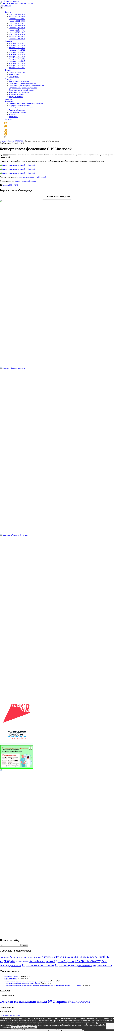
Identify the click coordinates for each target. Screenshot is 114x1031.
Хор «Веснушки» (66, 965)
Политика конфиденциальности (10, 1015)
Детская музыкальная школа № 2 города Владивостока (45, 1001)
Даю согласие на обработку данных (24, 1027)
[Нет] (83, 1030)
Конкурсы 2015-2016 (17, 63)
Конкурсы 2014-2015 (17, 65)
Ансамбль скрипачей (42, 961)
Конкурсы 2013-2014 (17, 68)
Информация (9, 101)
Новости (7, 12)
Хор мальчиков (102, 965)
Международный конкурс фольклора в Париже (22, 983)
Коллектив (8, 99)
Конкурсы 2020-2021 (17, 52)
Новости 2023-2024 (17, 16)
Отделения (8, 79)
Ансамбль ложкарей (22, 962)
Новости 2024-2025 (17, 14)
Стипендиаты (14, 76)
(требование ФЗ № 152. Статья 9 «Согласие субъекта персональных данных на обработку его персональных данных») (41, 1030)
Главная (3, 141)
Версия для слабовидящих (58, 196)
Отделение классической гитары (21, 90)
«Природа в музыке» (12, 976)
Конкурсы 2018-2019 (17, 56)
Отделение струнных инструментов (22, 83)
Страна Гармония (10, 978)
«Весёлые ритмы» (4, 957)
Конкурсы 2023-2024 (17, 45)
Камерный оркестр (88, 961)
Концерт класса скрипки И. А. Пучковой (31, 177)
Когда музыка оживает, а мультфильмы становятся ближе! (26, 981)
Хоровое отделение (16, 94)
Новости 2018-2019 (17, 27)
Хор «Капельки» (85, 965)
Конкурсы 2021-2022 (17, 50)
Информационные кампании (19, 105)
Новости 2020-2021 (17, 23)
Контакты (8, 119)
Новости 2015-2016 (17, 34)
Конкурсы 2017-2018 (17, 59)
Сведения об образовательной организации (26, 103)
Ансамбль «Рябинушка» (81, 957)
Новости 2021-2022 (17, 21)
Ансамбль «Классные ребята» (26, 957)
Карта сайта (13, 117)
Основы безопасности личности (21, 108)
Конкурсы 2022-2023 (17, 48)
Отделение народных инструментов (23, 88)
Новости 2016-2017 (17, 32)
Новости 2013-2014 (17, 39)
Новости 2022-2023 (17, 19)
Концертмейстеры (16, 97)
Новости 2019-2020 (17, 25)
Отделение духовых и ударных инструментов (26, 85)
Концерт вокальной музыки (25, 181)
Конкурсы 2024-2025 (17, 43)
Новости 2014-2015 (17, 36)
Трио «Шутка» (15, 965)
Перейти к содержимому (9, 1)
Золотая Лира (14, 74)
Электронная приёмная (17, 112)
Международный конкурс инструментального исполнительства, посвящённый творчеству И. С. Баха (42, 985)
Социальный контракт (17, 110)
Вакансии (12, 114)
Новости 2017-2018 (17, 30)
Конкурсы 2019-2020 (17, 54)
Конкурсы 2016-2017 (17, 61)
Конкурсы (8, 41)
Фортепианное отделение (19, 81)
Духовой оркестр (65, 961)
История (7, 70)
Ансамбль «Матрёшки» (55, 957)
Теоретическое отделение (19, 92)
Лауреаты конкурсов (17, 72)
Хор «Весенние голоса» (38, 965)
